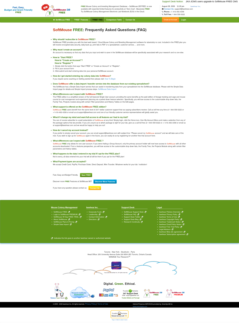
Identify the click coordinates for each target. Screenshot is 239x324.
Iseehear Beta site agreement (171, 232)
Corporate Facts (96, 212)
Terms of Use (102, 304)
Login (183, 19)
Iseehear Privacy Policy (168, 214)
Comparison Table (114, 19)
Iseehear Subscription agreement (172, 234)
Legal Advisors (165, 229)
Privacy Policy (90, 304)
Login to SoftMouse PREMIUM (66, 214)
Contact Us (130, 19)
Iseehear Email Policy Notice (170, 224)
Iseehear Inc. (195, 6)
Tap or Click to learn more (119, 320)
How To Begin (110, 79)
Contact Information (97, 217)
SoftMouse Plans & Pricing (64, 222)
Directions (93, 219)
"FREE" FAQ (97, 19)
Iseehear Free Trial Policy (169, 227)
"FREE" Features (81, 19)
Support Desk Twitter (132, 217)
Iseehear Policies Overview (170, 212)
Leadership (94, 214)
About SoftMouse (61, 219)
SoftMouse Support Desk (134, 212)
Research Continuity (132, 222)
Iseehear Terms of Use (168, 217)
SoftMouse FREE (62, 19)
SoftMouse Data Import (107, 89)
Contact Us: (169, 9)
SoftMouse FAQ (130, 214)
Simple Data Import (62, 224)
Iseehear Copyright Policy (169, 219)
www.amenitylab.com (140, 306)
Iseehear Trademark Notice (170, 222)
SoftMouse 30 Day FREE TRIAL (67, 217)
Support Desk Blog (132, 219)
